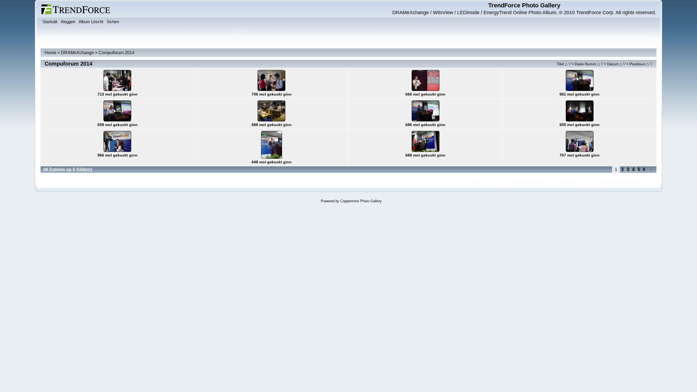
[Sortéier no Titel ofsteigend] (569, 64)
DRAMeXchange (77, 52)
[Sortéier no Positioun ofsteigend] (651, 64)
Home (50, 52)
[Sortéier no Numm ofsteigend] (602, 64)
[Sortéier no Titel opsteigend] (566, 64)
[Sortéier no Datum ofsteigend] (624, 64)
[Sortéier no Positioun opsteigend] (647, 64)
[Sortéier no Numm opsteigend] (598, 64)
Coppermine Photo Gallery (361, 201)
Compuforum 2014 (116, 52)
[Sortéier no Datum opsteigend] (621, 64)
